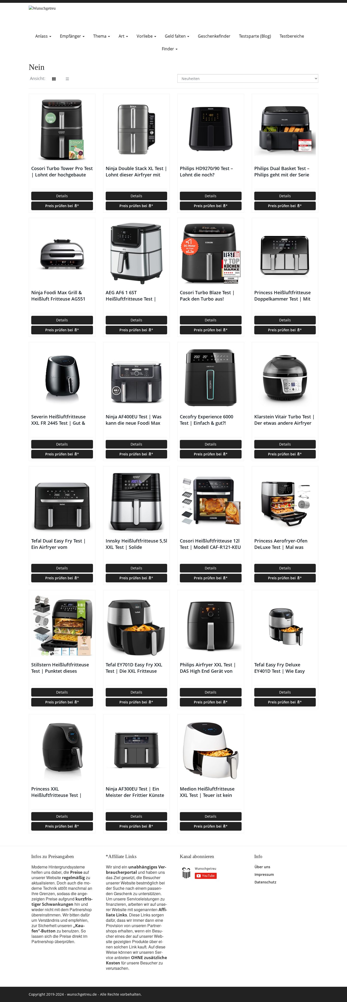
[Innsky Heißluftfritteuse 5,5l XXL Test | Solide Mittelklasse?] (136, 502)
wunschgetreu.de (82, 994)
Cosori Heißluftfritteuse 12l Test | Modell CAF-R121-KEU (210, 544)
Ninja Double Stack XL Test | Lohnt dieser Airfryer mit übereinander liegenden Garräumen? (136, 171)
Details (62, 195)
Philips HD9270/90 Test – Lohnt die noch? (206, 171)
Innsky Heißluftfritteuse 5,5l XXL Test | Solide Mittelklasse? (136, 544)
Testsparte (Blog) (255, 36)
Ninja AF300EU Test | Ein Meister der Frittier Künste (135, 792)
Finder (168, 49)
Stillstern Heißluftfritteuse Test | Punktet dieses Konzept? (60, 668)
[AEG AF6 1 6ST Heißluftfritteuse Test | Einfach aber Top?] (136, 254)
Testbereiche (292, 36)
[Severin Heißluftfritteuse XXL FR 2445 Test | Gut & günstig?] (62, 377)
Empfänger (71, 36)
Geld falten (176, 36)
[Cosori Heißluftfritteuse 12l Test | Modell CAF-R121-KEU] (211, 502)
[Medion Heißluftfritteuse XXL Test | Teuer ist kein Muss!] (211, 750)
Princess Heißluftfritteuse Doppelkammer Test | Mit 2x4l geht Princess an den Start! (282, 295)
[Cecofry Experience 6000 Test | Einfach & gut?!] (211, 378)
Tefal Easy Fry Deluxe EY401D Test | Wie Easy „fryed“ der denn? (279, 668)
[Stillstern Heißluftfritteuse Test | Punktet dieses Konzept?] (62, 626)
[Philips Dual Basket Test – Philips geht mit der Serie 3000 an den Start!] (285, 129)
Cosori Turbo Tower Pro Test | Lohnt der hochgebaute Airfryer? (62, 171)
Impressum (264, 874)
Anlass (42, 36)
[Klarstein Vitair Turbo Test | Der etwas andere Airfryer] (285, 378)
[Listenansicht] (67, 79)
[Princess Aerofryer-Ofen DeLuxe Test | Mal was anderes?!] (285, 502)
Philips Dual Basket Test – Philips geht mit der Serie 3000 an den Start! (281, 171)
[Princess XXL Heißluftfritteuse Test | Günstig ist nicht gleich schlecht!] (62, 750)
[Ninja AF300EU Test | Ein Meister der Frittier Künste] (136, 750)
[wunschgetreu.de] (74, 16)
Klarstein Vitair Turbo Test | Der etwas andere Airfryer (284, 420)
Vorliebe (145, 36)
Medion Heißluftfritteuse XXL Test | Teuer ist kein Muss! (207, 792)
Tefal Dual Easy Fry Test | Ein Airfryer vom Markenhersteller (58, 544)
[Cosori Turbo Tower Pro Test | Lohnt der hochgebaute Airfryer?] (62, 129)
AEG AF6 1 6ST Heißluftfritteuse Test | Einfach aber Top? (131, 295)
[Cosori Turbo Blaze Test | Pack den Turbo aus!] (211, 254)
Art (122, 36)
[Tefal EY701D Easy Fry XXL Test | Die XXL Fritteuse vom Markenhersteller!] (136, 626)
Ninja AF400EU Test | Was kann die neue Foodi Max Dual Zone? (134, 420)
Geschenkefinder (214, 36)
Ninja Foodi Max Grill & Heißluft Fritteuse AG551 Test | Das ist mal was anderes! (58, 295)
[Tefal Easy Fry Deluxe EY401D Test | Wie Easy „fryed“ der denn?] (285, 626)
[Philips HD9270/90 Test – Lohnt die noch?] (211, 129)
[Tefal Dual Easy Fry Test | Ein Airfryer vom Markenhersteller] (62, 502)
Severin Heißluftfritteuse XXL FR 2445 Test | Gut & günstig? (58, 420)
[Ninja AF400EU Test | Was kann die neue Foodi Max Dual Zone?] (136, 378)
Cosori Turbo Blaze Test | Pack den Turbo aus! (207, 295)
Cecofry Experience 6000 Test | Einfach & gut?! (206, 420)
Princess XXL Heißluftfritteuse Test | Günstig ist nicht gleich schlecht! (56, 792)
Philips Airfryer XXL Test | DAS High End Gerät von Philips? (208, 668)
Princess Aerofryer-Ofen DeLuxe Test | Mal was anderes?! (280, 544)
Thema (100, 36)
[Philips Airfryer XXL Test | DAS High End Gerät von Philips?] (211, 626)
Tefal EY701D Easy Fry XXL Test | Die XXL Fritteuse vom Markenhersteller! (134, 668)
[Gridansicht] (54, 79)
